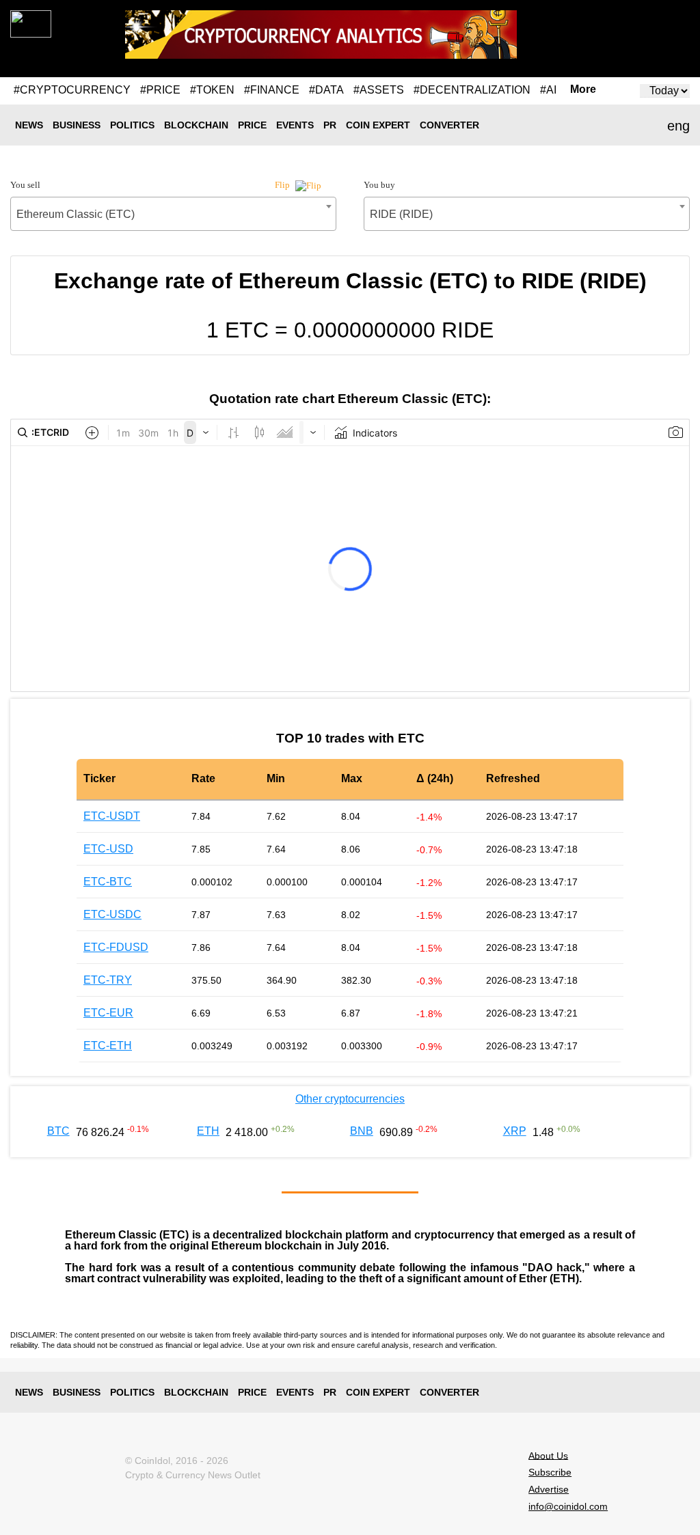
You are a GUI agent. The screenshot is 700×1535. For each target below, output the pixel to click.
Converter (449, 125)
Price (252, 125)
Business (76, 125)
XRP (514, 1131)
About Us (548, 1455)
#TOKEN (212, 90)
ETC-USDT (111, 816)
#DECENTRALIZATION (472, 90)
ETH (208, 1131)
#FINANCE (271, 90)
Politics (132, 125)
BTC (58, 1131)
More (583, 89)
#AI (548, 90)
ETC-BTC (107, 881)
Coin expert (378, 125)
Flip (283, 185)
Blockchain (196, 125)
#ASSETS (378, 90)
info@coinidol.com (568, 1506)
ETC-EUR (108, 1013)
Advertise (548, 1489)
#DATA (326, 90)
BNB (361, 1131)
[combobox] (173, 214)
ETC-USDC (112, 914)
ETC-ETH (107, 1045)
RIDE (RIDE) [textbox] (401, 214)
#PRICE (160, 90)
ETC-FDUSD (115, 947)
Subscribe (549, 1472)
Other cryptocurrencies (350, 1099)
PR (329, 125)
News (29, 125)
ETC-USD (108, 849)
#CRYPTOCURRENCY (72, 90)
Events (295, 125)
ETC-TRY (107, 980)
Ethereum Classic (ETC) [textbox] (75, 214)
